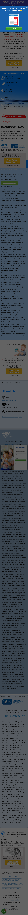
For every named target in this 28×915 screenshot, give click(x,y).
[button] (26, 7)
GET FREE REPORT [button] (14, 29)
